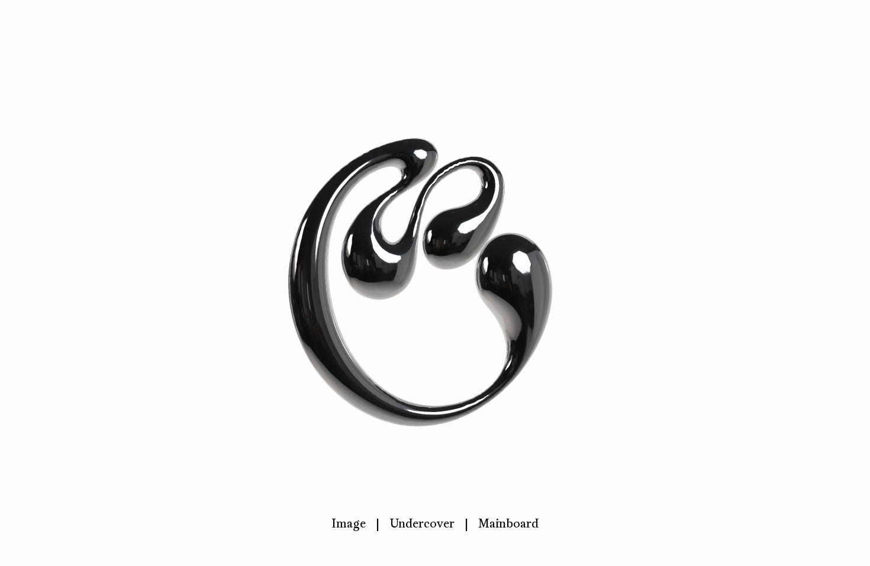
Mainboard (508, 523)
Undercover (422, 523)
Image (348, 523)
